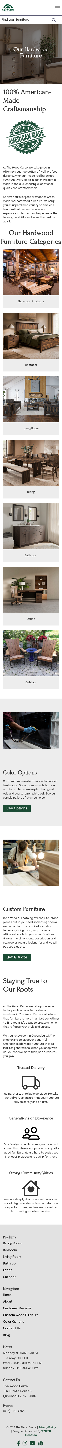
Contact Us (12, 1328)
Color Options (13, 1321)
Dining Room (12, 1243)
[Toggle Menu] (57, 7)
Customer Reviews (17, 1308)
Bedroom (31, 365)
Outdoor (31, 682)
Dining (31, 492)
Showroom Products (31, 301)
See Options (17, 808)
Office (31, 619)
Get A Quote (17, 957)
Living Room (31, 428)
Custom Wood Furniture (21, 1315)
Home (7, 1295)
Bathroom (31, 555)
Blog (6, 1335)
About (7, 1301)
